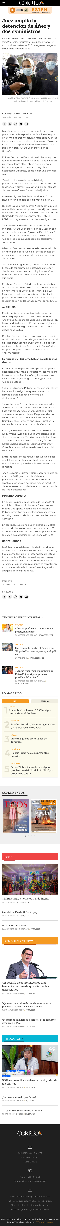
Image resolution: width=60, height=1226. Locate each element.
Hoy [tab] (15, 701)
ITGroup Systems (44, 1222)
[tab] (25, 836)
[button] (30, 74)
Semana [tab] (45, 701)
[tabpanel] (16, 816)
